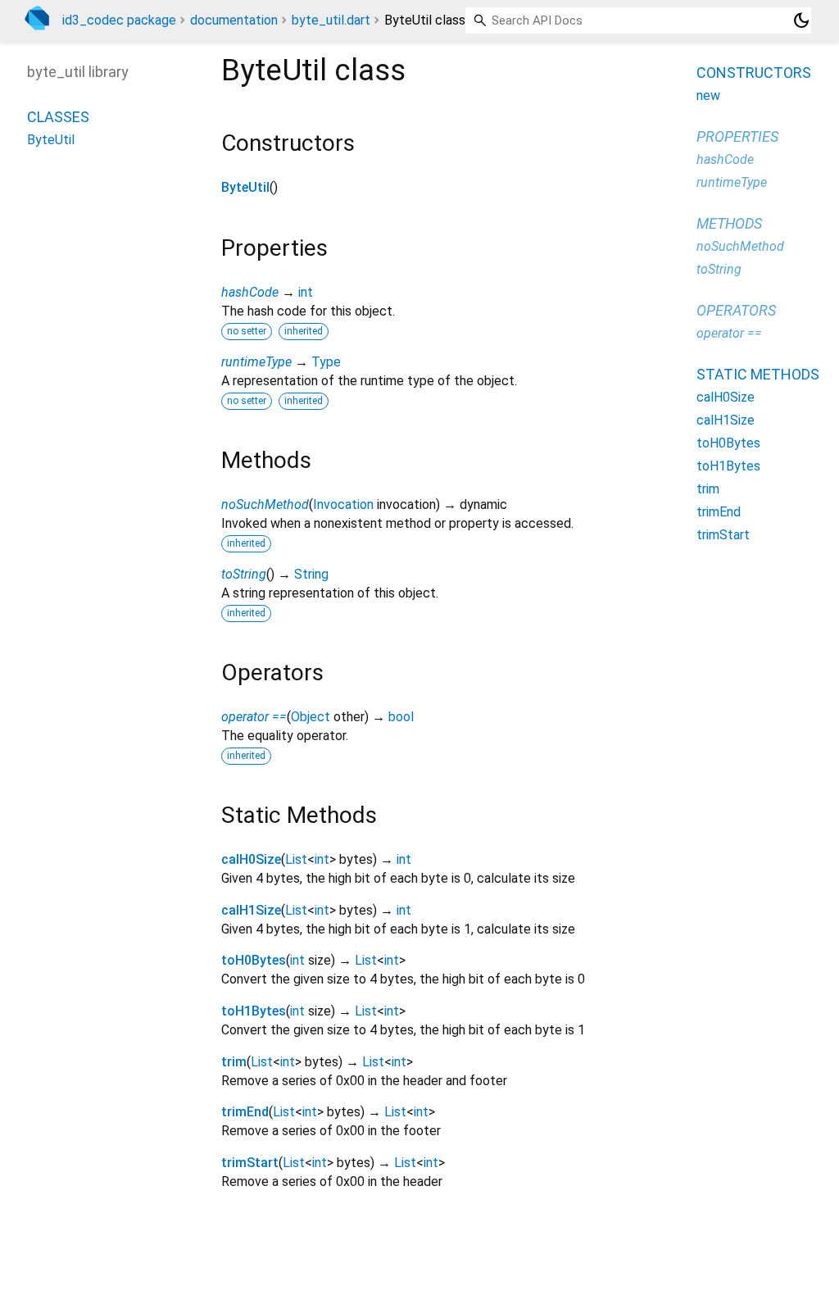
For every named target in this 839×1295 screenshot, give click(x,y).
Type (326, 362)
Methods (729, 223)
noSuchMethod (265, 504)
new (708, 95)
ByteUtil (245, 187)
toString (243, 574)
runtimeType (256, 362)
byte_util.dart (331, 20)
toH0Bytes (253, 960)
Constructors (753, 72)
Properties (737, 136)
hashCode (250, 292)
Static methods (757, 374)
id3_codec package (119, 20)
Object (310, 717)
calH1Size (251, 910)
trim (234, 1062)
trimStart (250, 1162)
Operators (736, 310)
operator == (254, 717)
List (296, 859)
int (305, 292)
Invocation (343, 504)
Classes (58, 116)
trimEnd (245, 1112)
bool (401, 717)
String (311, 574)
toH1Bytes (253, 1011)
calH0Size (251, 859)
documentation (234, 20)
